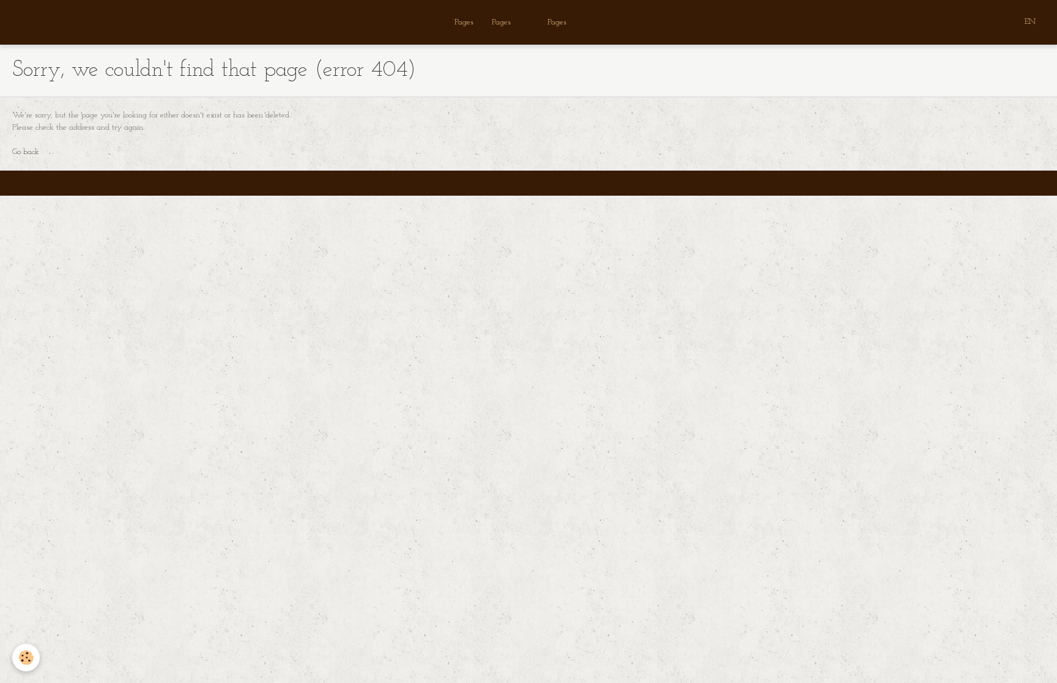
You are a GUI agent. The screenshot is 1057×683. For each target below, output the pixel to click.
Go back (25, 152)
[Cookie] (26, 657)
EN (1030, 21)
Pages (463, 22)
